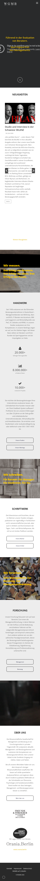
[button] (6, 170)
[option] (20, 154)
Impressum (18, 868)
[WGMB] (10, 5)
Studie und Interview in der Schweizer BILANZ (19, 128)
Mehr (8, 201)
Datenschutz (27, 868)
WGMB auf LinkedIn (19, 871)
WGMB (19, 875)
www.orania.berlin (20, 849)
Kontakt (9, 868)
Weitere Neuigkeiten (20, 240)
